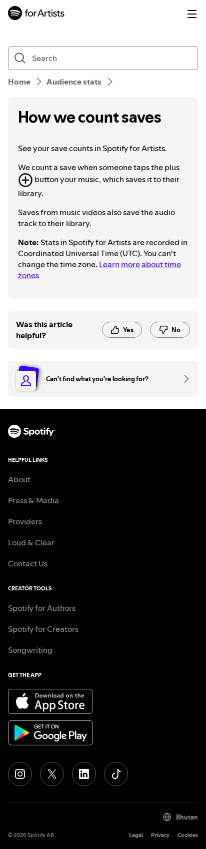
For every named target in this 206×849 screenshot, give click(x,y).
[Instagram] (20, 774)
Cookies (188, 835)
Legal (136, 835)
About (19, 479)
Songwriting (30, 649)
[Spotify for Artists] (36, 14)
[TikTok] (116, 774)
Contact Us (28, 563)
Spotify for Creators (43, 628)
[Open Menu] (192, 14)
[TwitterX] (52, 774)
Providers (25, 521)
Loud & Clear (31, 542)
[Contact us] (183, 379)
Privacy (160, 835)
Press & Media (33, 500)
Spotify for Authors (42, 607)
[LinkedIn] (84, 774)
